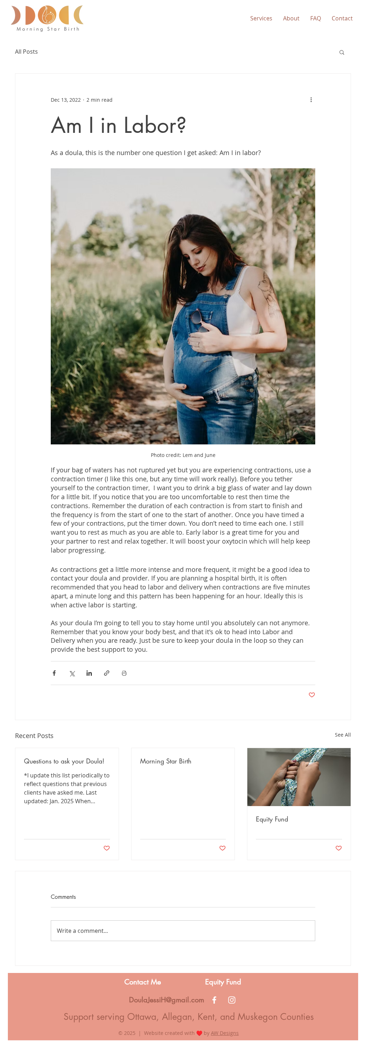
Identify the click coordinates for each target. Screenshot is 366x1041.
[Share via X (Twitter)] (71, 673)
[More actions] (311, 99)
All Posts (26, 52)
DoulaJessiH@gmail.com (166, 999)
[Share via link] (106, 673)
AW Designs (225, 1033)
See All (343, 734)
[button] (261, 18)
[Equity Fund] (299, 777)
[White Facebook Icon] (214, 1000)
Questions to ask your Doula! (64, 761)
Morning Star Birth (166, 761)
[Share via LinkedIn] (89, 673)
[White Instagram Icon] (232, 1000)
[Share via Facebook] (54, 673)
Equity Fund (272, 819)
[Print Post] (124, 673)
